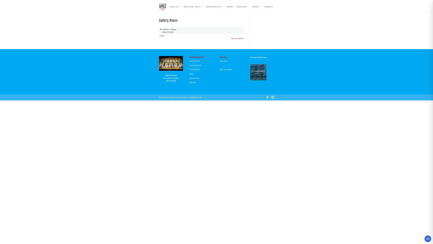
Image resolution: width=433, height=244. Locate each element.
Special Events (194, 78)
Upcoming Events (195, 65)
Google (161, 36)
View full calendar (237, 38)
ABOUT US (174, 7)
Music (191, 74)
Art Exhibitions (194, 69)
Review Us (269, 7)
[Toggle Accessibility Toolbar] (427, 238)
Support (255, 7)
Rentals (230, 7)
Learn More (224, 61)
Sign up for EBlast (226, 69)
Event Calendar (194, 61)
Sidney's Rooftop (213, 7)
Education (241, 7)
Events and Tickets (192, 7)
